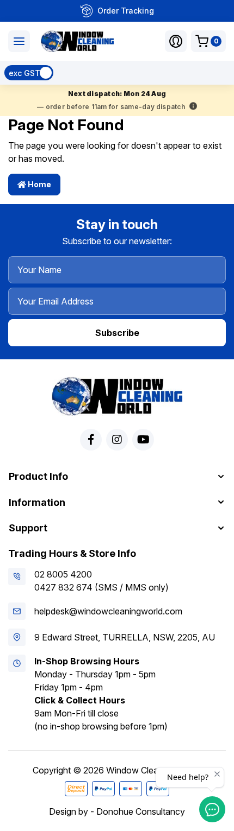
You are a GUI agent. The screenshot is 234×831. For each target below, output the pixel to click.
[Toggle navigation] (19, 41)
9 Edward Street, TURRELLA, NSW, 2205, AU (124, 637)
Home (38, 184)
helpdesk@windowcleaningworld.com (108, 611)
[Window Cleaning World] (77, 41)
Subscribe (117, 332)
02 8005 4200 (63, 574)
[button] (176, 41)
